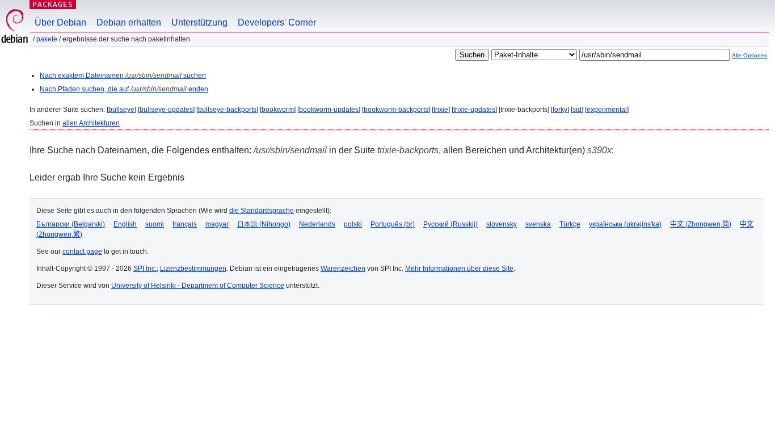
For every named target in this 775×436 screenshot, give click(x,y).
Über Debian (60, 22)
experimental (607, 110)
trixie (440, 110)
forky (560, 110)
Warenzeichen (343, 268)
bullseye (121, 110)
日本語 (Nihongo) (263, 224)
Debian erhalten (128, 22)
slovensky (501, 224)
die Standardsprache (261, 211)
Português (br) (392, 224)
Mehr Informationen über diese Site (459, 268)
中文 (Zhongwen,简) (700, 224)
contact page (82, 251)
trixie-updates (474, 110)
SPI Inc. (145, 268)
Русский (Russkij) (450, 224)
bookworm (278, 110)
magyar (217, 224)
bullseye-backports (227, 110)
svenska (538, 224)
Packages (52, 4)
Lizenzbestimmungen (193, 268)
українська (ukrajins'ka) (625, 224)
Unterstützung (199, 22)
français (184, 224)
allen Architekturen (91, 123)
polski (353, 224)
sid (577, 110)
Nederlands (317, 224)
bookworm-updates (329, 110)
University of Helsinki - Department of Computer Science (197, 286)
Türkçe (569, 224)
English (125, 224)
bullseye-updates (166, 110)
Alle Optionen (750, 55)
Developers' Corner (277, 22)
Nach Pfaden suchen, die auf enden (124, 89)
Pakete (46, 39)
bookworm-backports (396, 110)
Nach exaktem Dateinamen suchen (123, 75)
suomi (154, 224)
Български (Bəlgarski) (70, 224)
